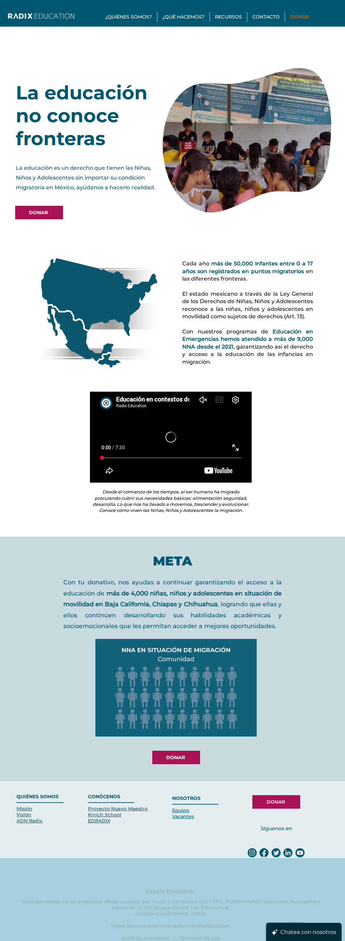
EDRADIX (99, 821)
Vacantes (183, 816)
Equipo (180, 810)
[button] (128, 17)
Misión (24, 809)
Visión (24, 815)
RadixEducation (210, 926)
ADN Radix (29, 821)
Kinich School (104, 815)
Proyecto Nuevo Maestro (118, 809)
